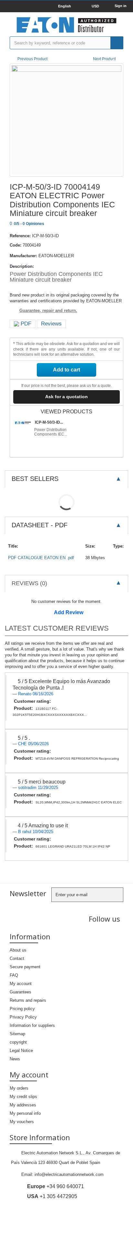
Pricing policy (22, 1008)
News (15, 1058)
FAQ (14, 975)
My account (21, 983)
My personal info (25, 1113)
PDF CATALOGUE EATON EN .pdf (41, 557)
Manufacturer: (23, 255)
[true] (116, 42)
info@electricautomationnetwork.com (69, 1174)
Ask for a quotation (66, 396)
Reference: (20, 235)
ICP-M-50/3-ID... (49, 422)
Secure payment (25, 966)
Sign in (121, 6)
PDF (25, 324)
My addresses (23, 1105)
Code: (15, 245)
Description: (22, 266)
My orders (19, 1088)
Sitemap (17, 1033)
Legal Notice (21, 1050)
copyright (18, 1042)
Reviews (51, 324)
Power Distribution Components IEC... (50, 431)
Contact (17, 958)
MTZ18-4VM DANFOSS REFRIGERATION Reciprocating (77, 758)
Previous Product (32, 59)
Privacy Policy (23, 1017)
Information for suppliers (32, 1025)
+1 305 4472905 (52, 1196)
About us (18, 950)
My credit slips (23, 1096)
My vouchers (22, 1121)
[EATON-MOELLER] (66, 25)
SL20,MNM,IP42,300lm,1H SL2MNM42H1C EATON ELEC (79, 802)
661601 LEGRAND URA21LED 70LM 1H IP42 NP (73, 846)
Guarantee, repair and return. (48, 310)
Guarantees (20, 992)
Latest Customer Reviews (57, 628)
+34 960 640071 (55, 1186)
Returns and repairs (28, 1000)
